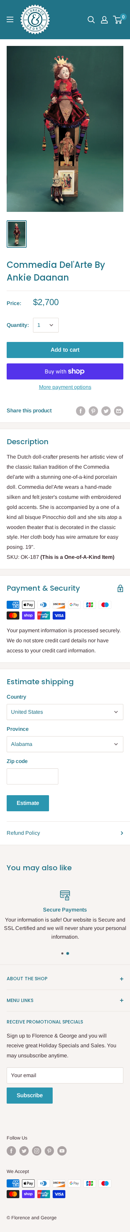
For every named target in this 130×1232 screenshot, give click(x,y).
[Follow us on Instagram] (36, 1151)
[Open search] (91, 19)
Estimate (28, 803)
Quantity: (18, 325)
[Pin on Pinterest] (93, 411)
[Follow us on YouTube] (62, 1151)
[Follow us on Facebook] (11, 1151)
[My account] (104, 19)
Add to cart (65, 350)
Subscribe (30, 1095)
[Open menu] (10, 19)
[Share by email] (118, 411)
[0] (118, 20)
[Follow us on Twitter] (24, 1151)
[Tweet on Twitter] (106, 411)
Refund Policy (23, 833)
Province (18, 729)
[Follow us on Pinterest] (49, 1151)
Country (16, 697)
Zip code (17, 761)
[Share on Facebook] (80, 411)
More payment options (65, 387)
